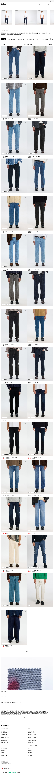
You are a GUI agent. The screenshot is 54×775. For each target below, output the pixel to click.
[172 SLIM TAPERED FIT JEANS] (40, 552)
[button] (14, 63)
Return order (31, 736)
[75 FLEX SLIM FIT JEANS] (40, 401)
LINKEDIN (29, 754)
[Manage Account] (42, 4)
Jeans (11, 721)
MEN (7, 721)
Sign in (2, 752)
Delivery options (31, 733)
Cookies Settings (31, 744)
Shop (2, 721)
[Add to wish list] (25, 47)
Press (2, 736)
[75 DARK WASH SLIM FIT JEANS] (40, 439)
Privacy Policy (31, 739)
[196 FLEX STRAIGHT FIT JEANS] (14, 439)
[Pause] (51, 1)
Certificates (4, 740)
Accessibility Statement (33, 745)
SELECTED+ (3, 754)
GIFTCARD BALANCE (32, 737)
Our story (3, 731)
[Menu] (52, 4)
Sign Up (3, 750)
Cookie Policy (31, 742)
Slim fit (4, 716)
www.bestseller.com (6, 763)
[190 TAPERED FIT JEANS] (40, 176)
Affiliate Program (5, 737)
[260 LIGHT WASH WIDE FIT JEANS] (14, 590)
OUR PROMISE (4, 733)
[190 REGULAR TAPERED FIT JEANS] (40, 590)
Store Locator (31, 731)
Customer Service (32, 734)
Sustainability (4, 734)
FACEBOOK (30, 750)
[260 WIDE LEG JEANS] (14, 627)
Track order (4, 755)
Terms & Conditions (32, 740)
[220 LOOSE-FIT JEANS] (40, 63)
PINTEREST (30, 755)
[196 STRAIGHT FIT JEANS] (14, 63)
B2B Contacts (4, 739)
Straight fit (5, 718)
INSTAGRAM (30, 752)
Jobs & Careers (4, 742)
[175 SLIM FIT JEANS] (14, 251)
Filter (4, 44)
